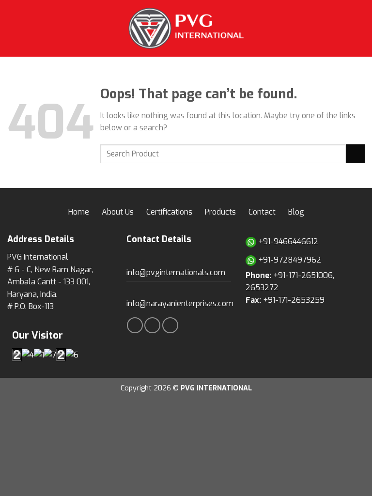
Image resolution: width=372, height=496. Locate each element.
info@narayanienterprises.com (179, 303)
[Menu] (13, 28)
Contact (262, 212)
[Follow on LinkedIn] (170, 325)
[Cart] (360, 28)
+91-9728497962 (288, 260)
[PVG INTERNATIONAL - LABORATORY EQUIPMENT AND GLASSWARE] (186, 28)
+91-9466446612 (287, 241)
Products (220, 212)
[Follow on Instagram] (152, 325)
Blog (296, 212)
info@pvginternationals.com (175, 272)
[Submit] (355, 153)
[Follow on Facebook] (135, 325)
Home (78, 212)
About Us (118, 212)
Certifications (169, 212)
